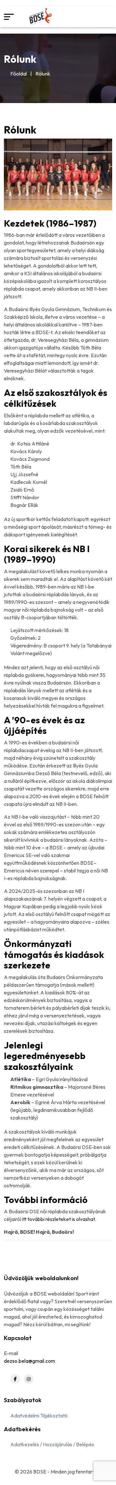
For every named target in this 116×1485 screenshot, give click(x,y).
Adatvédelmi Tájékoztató (39, 1415)
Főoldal (18, 73)
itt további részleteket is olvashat (58, 1219)
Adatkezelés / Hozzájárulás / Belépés (52, 1444)
